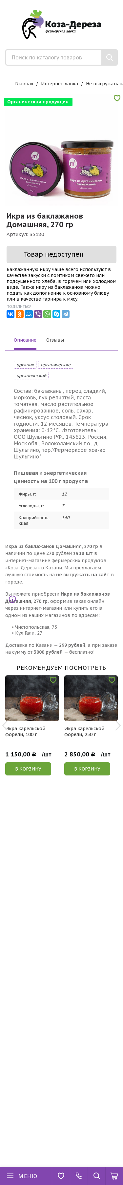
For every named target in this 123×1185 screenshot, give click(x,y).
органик (25, 365)
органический (31, 375)
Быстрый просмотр (35, 716)
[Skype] (56, 314)
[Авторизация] (119, 3)
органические (56, 365)
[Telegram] (66, 314)
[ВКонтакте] (10, 314)
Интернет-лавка (59, 84)
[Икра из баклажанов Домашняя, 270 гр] (61, 150)
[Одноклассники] (20, 314)
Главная (24, 84)
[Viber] (38, 314)
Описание (25, 340)
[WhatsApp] (47, 314)
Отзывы (55, 340)
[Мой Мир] (29, 314)
